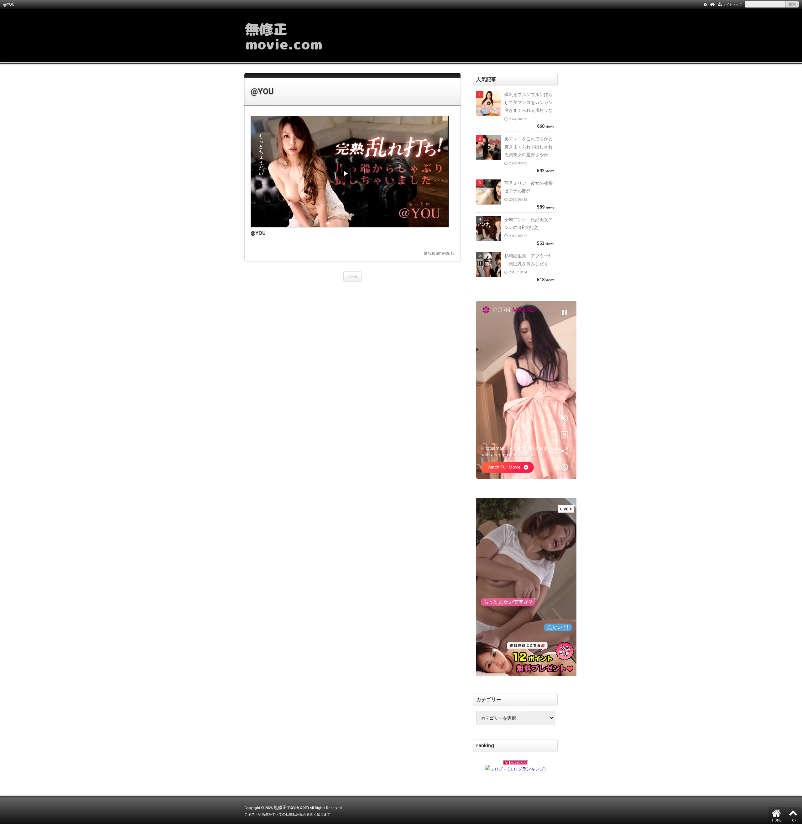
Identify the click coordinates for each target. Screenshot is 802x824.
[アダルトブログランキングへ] (515, 760)
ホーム (352, 276)
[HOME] (712, 4)
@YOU (262, 91)
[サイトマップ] (720, 4)
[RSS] (705, 4)
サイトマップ (732, 4)
